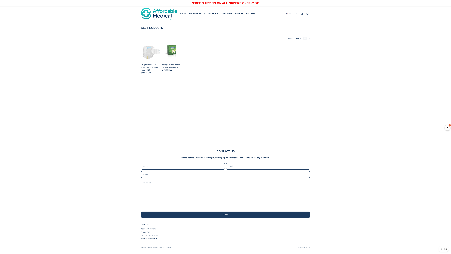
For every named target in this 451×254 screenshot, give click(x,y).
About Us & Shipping (148, 229)
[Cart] (307, 13)
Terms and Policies (304, 247)
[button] (298, 38)
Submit (225, 215)
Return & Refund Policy (149, 235)
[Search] (297, 13)
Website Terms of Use (149, 238)
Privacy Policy (146, 232)
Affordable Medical (152, 247)
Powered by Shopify (165, 247)
